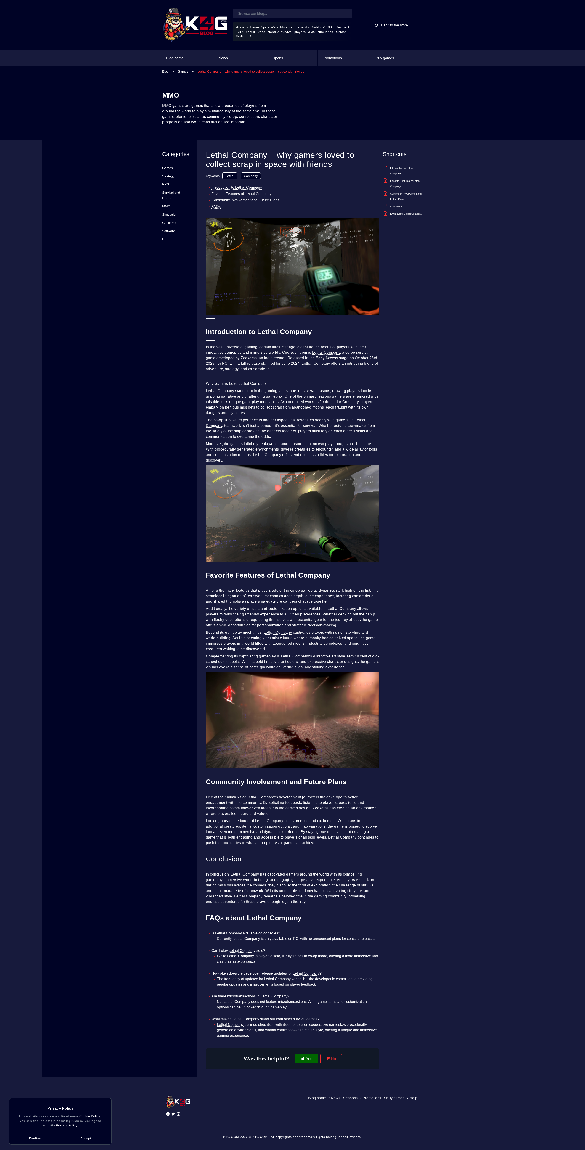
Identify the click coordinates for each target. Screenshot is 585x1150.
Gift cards (169, 222)
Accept (85, 1138)
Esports (277, 58)
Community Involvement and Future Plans (245, 200)
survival (286, 32)
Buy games (385, 58)
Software (168, 231)
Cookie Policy (90, 1116)
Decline (35, 1138)
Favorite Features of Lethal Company (241, 194)
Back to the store (394, 25)
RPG (330, 27)
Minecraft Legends (294, 27)
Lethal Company (326, 352)
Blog (165, 71)
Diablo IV (318, 27)
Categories (175, 154)
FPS (165, 239)
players (300, 32)
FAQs (216, 206)
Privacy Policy (66, 1125)
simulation (325, 32)
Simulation (169, 214)
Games (183, 71)
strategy (242, 27)
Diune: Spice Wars (264, 27)
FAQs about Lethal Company (406, 213)
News (223, 58)
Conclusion (396, 206)
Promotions (332, 58)
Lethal (229, 176)
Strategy (168, 176)
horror (250, 32)
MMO (311, 32)
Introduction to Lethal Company (236, 187)
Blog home (174, 58)
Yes (309, 1059)
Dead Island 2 (268, 32)
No (333, 1059)
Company (251, 176)
